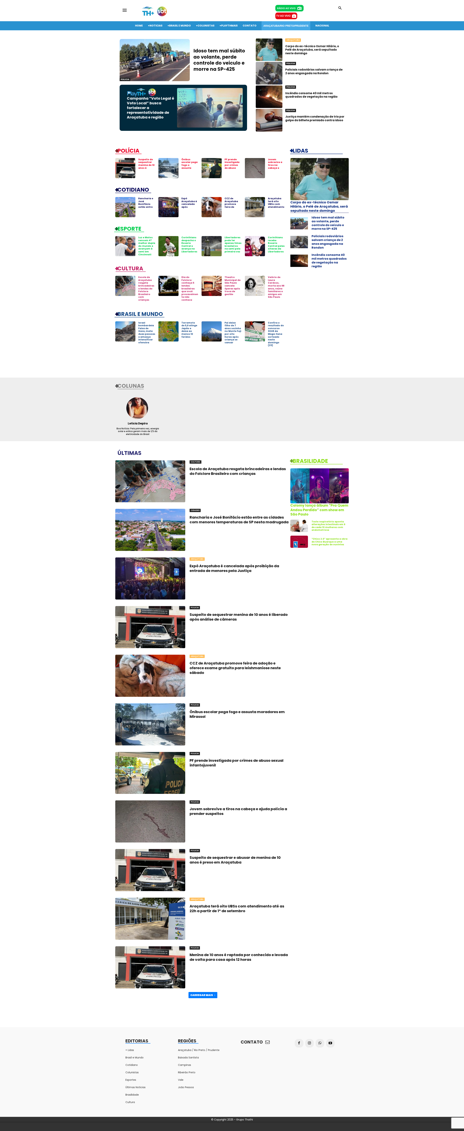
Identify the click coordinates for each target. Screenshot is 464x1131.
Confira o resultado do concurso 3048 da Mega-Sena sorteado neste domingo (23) (276, 334)
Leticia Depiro (138, 423)
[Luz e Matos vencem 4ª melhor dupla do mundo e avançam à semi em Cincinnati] (125, 246)
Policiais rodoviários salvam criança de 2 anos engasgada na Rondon (314, 71)
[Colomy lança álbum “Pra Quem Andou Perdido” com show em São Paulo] (319, 485)
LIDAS (300, 150)
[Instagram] (309, 1043)
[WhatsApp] (320, 1043)
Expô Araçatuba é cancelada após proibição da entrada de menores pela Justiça (189, 208)
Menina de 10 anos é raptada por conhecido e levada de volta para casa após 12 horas (239, 957)
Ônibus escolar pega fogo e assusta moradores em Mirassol (189, 166)
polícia (128, 150)
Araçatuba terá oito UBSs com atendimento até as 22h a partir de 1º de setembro (276, 207)
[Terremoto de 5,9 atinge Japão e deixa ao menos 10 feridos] (168, 331)
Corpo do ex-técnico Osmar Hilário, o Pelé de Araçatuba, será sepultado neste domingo (312, 49)
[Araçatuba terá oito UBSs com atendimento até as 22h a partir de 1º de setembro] (255, 207)
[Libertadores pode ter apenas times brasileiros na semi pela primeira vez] (212, 246)
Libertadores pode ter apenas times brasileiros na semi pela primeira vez (233, 244)
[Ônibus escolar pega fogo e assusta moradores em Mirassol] (168, 168)
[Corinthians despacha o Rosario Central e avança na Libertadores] (168, 246)
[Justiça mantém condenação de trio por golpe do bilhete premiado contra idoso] (269, 120)
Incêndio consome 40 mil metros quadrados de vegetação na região (311, 95)
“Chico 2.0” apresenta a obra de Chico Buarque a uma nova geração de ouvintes (329, 541)
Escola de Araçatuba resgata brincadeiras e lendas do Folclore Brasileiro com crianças (146, 288)
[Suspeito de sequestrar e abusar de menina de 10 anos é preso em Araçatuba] (150, 870)
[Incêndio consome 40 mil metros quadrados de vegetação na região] (269, 96)
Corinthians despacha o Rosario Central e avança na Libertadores (189, 244)
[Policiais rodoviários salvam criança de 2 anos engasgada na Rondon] (269, 73)
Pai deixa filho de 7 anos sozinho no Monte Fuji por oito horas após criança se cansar (233, 332)
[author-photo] (137, 408)
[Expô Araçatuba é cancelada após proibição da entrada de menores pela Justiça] (168, 207)
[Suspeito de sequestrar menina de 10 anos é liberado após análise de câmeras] (125, 168)
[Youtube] (330, 1043)
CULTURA (130, 268)
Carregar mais (201, 995)
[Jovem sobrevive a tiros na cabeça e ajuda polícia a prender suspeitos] (255, 168)
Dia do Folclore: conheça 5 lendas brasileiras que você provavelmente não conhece (189, 288)
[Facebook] (299, 1043)
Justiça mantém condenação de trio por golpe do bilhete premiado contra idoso (314, 118)
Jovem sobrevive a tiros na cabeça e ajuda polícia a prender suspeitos (276, 168)
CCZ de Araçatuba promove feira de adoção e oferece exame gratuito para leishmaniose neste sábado (235, 668)
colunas (130, 385)
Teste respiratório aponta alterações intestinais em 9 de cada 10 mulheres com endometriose (328, 526)
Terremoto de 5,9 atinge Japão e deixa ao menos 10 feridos (189, 329)
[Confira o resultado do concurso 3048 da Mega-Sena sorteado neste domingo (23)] (255, 331)
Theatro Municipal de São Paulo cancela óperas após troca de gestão (233, 286)
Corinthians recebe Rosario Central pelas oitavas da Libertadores (276, 244)
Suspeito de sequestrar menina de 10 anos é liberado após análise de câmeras (146, 168)
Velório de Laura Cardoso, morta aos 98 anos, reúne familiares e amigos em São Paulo (276, 287)
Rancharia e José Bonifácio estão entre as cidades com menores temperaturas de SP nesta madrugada (239, 520)
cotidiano (133, 189)
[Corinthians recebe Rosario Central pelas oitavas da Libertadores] (255, 246)
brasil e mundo (140, 313)
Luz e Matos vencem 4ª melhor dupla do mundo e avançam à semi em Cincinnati (146, 246)
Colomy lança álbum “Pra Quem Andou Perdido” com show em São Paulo (319, 510)
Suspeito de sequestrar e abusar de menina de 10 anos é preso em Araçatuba (235, 860)
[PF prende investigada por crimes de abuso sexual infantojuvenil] (212, 168)
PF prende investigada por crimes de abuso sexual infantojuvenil (233, 168)
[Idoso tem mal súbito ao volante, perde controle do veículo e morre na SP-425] (155, 60)
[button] (340, 8)
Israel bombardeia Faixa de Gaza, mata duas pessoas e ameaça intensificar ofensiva (146, 332)
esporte (129, 228)
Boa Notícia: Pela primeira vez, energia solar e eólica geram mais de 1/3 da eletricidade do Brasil (138, 431)
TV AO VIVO (283, 15)
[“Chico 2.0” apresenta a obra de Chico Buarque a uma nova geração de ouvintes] (299, 542)
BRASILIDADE (310, 460)
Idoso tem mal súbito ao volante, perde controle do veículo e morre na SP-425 (219, 60)
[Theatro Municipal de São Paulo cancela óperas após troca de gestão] (212, 286)
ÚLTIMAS (129, 452)
